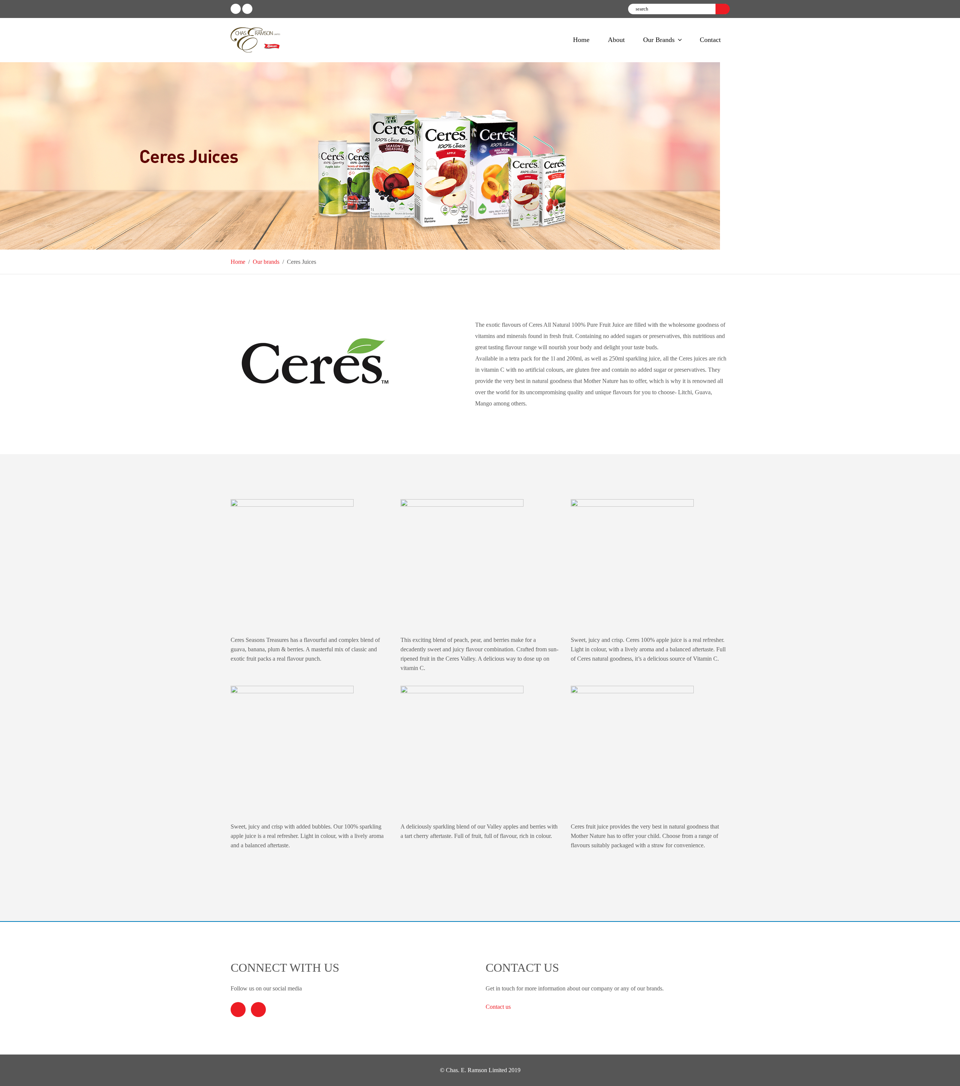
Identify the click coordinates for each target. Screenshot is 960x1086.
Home (581, 39)
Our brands (266, 262)
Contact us (499, 1007)
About (616, 39)
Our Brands (659, 39)
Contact (710, 39)
